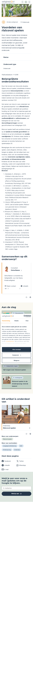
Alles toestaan (16, 349)
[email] (5, 469)
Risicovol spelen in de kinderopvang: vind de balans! (20, 384)
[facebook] (6, 461)
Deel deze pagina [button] (10, 456)
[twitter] (20, 461)
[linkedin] (6, 465)
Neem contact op (10, 287)
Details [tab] (16, 320)
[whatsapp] (21, 465)
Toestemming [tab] (6, 320)
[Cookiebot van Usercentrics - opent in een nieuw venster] (23, 316)
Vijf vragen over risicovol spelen (14, 370)
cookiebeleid (10, 341)
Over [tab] (27, 320)
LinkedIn (25, 286)
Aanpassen (15, 355)
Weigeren (16, 360)
